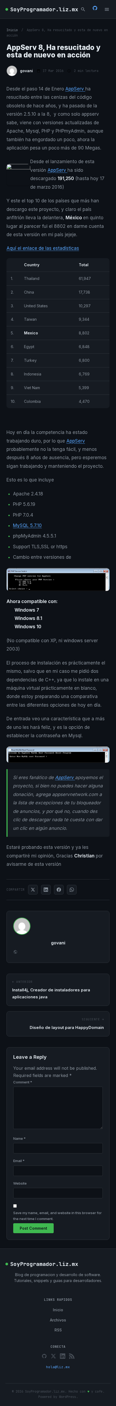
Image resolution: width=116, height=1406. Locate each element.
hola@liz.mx (58, 1367)
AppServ (75, 89)
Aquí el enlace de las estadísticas (42, 248)
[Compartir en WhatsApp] (72, 889)
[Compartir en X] (33, 889)
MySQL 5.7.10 (27, 525)
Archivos (58, 1320)
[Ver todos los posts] (15, 952)
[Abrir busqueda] (83, 9)
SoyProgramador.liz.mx (44, 9)
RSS (58, 1330)
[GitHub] (95, 9)
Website (20, 1183)
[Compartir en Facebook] (59, 889)
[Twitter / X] (53, 1356)
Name (19, 1138)
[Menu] (107, 9)
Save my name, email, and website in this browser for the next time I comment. (57, 1216)
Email (19, 1161)
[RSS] (71, 1356)
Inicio (12, 30)
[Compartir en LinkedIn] (46, 889)
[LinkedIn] (62, 1356)
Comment (22, 1082)
